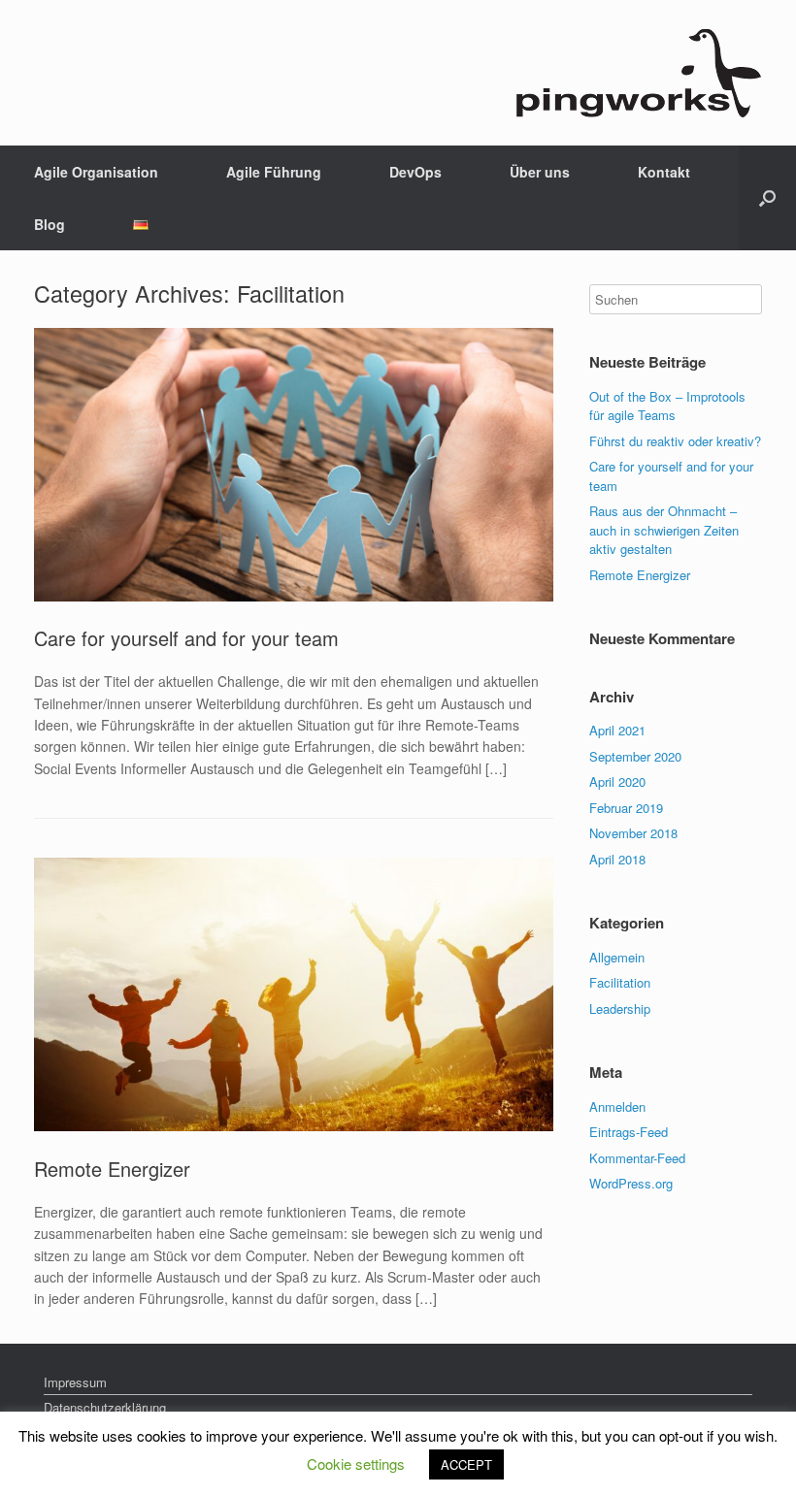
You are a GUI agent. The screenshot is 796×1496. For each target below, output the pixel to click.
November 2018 (633, 833)
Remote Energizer (112, 1169)
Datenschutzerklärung (105, 1407)
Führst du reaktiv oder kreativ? (675, 441)
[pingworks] (638, 72)
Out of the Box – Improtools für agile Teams (667, 406)
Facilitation (619, 982)
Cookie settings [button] (356, 1463)
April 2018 (617, 859)
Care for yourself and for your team (186, 638)
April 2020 (617, 781)
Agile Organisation (96, 171)
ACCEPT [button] (466, 1464)
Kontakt (664, 171)
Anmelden (617, 1106)
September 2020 (635, 756)
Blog (49, 224)
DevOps (415, 171)
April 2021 (617, 730)
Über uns (540, 171)
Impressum (75, 1382)
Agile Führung (273, 171)
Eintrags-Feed (628, 1131)
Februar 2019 (626, 807)
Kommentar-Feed (637, 1158)
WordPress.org (631, 1183)
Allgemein (617, 957)
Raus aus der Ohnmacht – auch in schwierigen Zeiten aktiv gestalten (664, 530)
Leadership (619, 1008)
